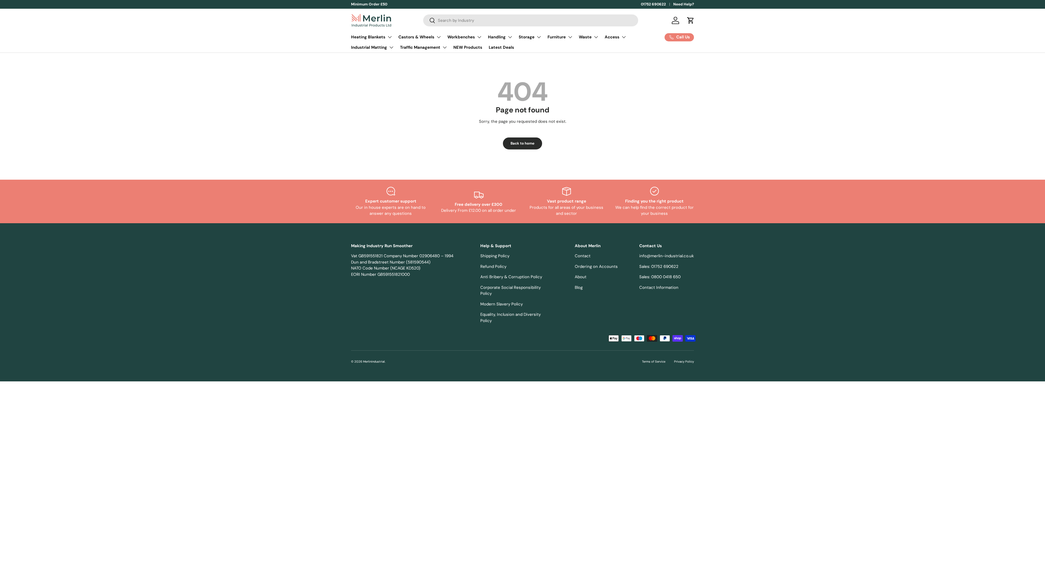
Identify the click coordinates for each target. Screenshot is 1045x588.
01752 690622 (653, 4)
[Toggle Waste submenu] (596, 37)
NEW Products (467, 47)
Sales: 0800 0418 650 (660, 277)
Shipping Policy (494, 256)
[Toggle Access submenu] (623, 37)
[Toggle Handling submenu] (510, 37)
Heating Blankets (368, 37)
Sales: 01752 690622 (658, 266)
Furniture (557, 37)
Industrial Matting (369, 47)
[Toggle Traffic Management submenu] (444, 47)
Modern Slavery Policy (501, 304)
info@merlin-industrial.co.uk (666, 256)
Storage (526, 37)
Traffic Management (420, 47)
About (580, 277)
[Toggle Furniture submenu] (570, 37)
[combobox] (530, 20)
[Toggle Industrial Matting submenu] (391, 47)
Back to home (522, 143)
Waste (585, 37)
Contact (583, 256)
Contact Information (658, 287)
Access (612, 37)
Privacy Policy (684, 361)
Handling (497, 37)
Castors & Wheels (416, 37)
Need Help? (683, 4)
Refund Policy (493, 266)
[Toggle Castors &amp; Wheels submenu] (438, 37)
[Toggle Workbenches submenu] (479, 37)
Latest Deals (501, 47)
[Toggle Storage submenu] (539, 37)
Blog (579, 287)
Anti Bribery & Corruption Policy (511, 277)
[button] (691, 20)
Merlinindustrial (374, 361)
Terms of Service (653, 361)
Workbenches (461, 37)
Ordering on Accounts (596, 266)
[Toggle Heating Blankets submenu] (389, 37)
